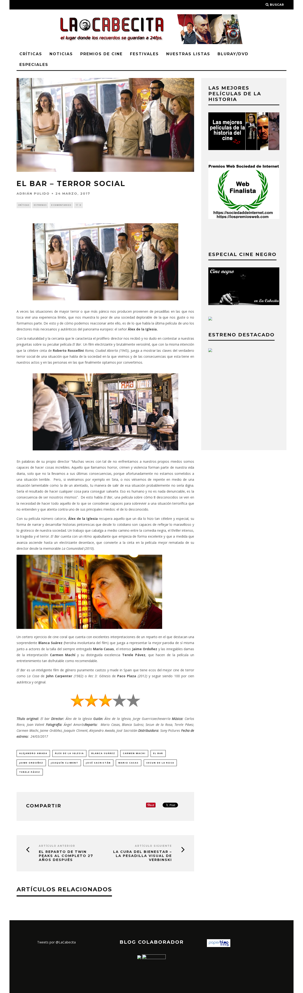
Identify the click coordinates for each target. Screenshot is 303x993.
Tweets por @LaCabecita (56, 942)
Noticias (61, 54)
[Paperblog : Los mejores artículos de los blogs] (218, 945)
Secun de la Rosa (160, 762)
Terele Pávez (29, 771)
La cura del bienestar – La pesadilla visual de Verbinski (142, 856)
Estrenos (40, 205)
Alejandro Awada (33, 753)
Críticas (30, 54)
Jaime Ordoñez (31, 762)
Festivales (144, 54)
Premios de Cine (101, 54)
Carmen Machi (134, 753)
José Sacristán (98, 762)
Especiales (33, 64)
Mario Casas (128, 762)
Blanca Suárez (103, 753)
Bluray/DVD (233, 54)
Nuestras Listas (188, 54)
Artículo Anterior (57, 845)
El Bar (158, 753)
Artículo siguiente (153, 845)
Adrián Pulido (33, 193)
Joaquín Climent (64, 762)
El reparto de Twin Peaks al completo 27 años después (66, 856)
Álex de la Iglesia (69, 753)
